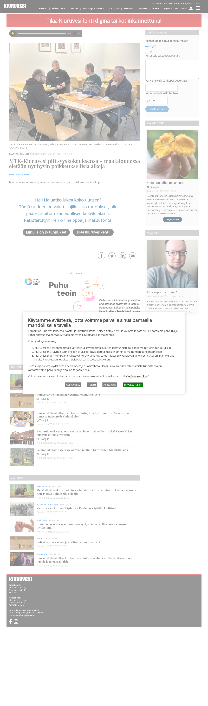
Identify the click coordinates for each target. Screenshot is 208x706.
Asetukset (110, 384)
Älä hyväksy (73, 384)
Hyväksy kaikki (133, 384)
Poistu (92, 384)
